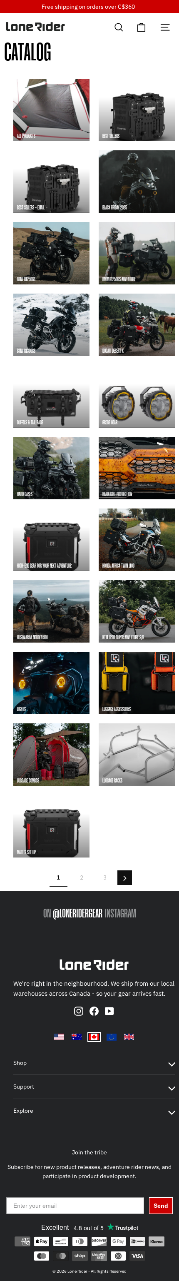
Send (161, 1205)
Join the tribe (89, 1152)
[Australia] (76, 1037)
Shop (20, 1063)
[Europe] (111, 1037)
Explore (23, 1110)
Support (23, 1086)
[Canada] (94, 1037)
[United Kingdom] (129, 1037)
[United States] (59, 1037)
